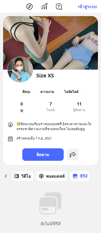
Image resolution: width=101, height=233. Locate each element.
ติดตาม (43, 154)
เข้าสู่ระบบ (87, 6)
